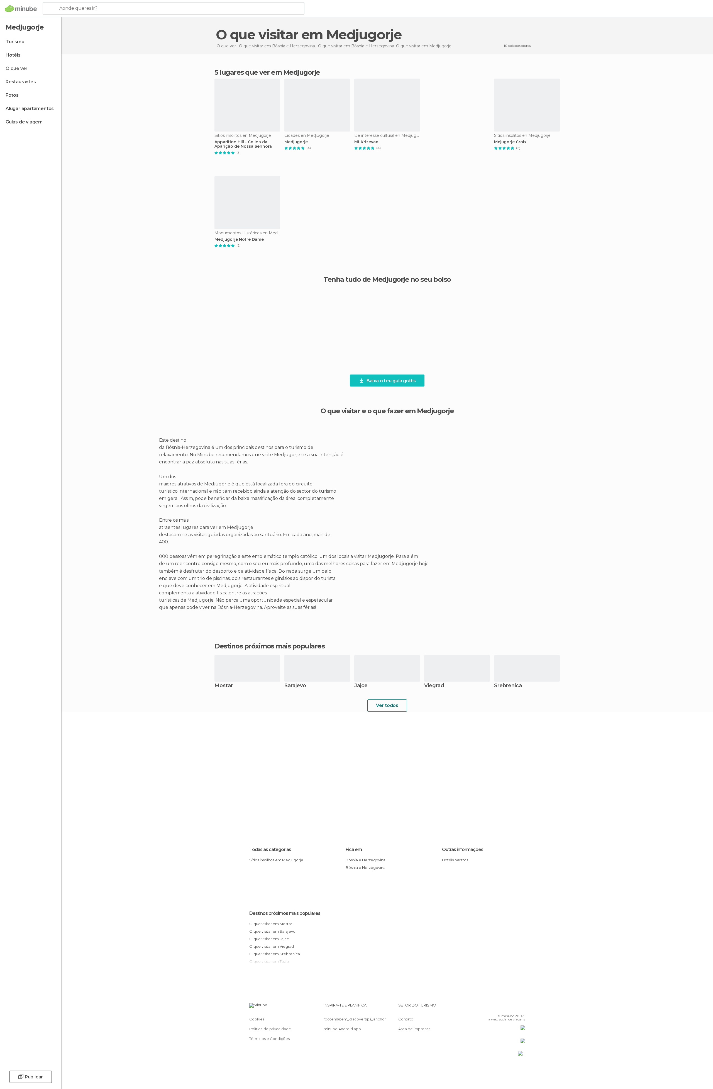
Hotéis (13, 55)
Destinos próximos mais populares (269, 646)
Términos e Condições (269, 1038)
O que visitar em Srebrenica (274, 954)
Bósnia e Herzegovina (365, 860)
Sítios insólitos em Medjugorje (276, 860)
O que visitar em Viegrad (271, 946)
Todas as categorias (270, 849)
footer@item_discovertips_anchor (355, 1019)
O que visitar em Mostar (270, 924)
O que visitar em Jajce (269, 939)
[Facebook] (493, 1007)
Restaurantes (21, 81)
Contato (405, 1019)
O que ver (17, 68)
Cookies (256, 1019)
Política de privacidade (270, 1029)
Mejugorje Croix (510, 142)
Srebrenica (508, 686)
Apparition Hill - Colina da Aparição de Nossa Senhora (243, 144)
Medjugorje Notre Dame (239, 239)
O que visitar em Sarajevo (272, 931)
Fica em (354, 849)
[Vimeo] (511, 1007)
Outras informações (462, 849)
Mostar (223, 686)
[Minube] (21, 9)
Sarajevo (295, 686)
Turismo (15, 41)
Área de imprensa (414, 1029)
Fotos (12, 95)
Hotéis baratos (455, 860)
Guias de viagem (24, 122)
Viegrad (434, 686)
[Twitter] (502, 1007)
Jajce (361, 686)
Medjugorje (296, 142)
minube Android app (342, 1029)
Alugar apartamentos (30, 108)
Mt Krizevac (366, 142)
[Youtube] (521, 1007)
